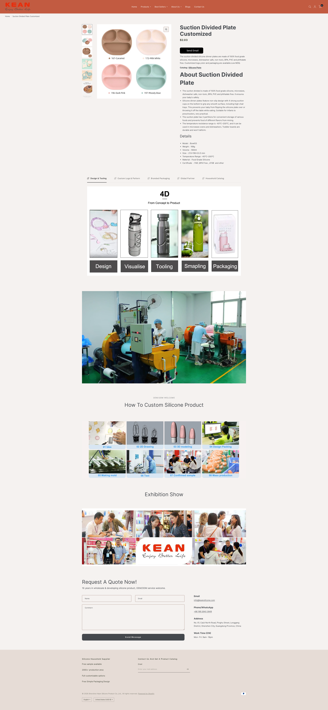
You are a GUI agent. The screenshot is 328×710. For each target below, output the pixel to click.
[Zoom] (166, 29)
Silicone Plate (195, 67)
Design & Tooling (98, 178)
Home (134, 7)
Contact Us (199, 7)
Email (140, 664)
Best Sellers (160, 7)
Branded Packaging (160, 178)
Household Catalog (215, 178)
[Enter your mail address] (187, 669)
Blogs (187, 7)
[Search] (309, 6)
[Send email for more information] (191, 50)
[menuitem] (134, 7)
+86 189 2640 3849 (203, 611)
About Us (175, 7)
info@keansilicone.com (204, 600)
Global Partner (188, 178)
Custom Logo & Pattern (129, 178)
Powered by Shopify (146, 694)
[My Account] (314, 6)
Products (145, 7)
